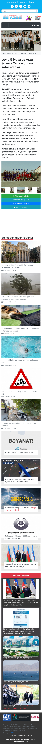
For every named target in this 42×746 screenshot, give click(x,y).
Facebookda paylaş (21, 203)
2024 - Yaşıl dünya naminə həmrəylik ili (17, 739)
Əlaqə (32, 2)
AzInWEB (11, 733)
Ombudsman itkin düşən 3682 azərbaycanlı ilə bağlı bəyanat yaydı (21, 537)
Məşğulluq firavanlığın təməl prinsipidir (17, 658)
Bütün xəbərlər (12, 2)
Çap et (33, 53)
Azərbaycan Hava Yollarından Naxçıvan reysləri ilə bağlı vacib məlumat (19, 480)
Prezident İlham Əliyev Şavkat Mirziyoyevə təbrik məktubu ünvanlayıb (20, 565)
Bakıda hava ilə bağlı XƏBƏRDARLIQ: (20, 509)
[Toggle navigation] (6, 25)
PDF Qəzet (35, 25)
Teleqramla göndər (22, 200)
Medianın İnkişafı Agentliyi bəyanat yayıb (20, 452)
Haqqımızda (23, 2)
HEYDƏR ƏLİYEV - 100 (21, 741)
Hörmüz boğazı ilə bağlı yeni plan (15, 682)
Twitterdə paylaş (21, 207)
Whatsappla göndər (21, 196)
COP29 (33, 739)
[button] (38, 162)
